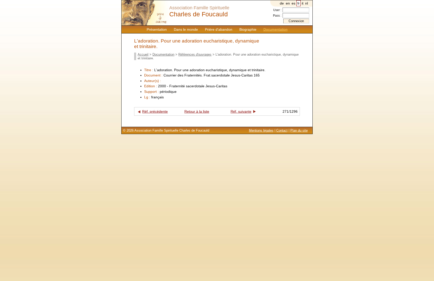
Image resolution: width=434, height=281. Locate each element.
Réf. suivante (241, 111)
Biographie (247, 29)
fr (298, 3)
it (302, 3)
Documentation (275, 29)
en (288, 3)
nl (306, 3)
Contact (282, 130)
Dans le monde (186, 29)
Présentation (157, 29)
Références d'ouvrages (194, 54)
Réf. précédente (155, 111)
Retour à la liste (196, 111)
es (293, 3)
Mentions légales (261, 130)
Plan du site (299, 130)
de (282, 3)
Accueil (143, 54)
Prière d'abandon (218, 29)
